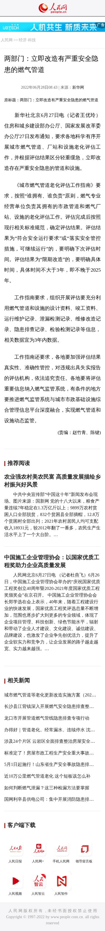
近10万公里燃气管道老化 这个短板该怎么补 (47, 776)
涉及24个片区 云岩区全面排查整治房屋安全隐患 (51, 741)
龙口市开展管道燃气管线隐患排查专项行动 (46, 718)
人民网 (7, 40)
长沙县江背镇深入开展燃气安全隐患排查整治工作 (53, 706)
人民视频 (15, 894)
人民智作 (61, 894)
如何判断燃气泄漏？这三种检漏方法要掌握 (46, 787)
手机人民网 (61, 861)
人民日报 (15, 861)
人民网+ (38, 861)
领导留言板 (84, 861)
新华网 (78, 87)
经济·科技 (27, 40)
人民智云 (38, 894)
